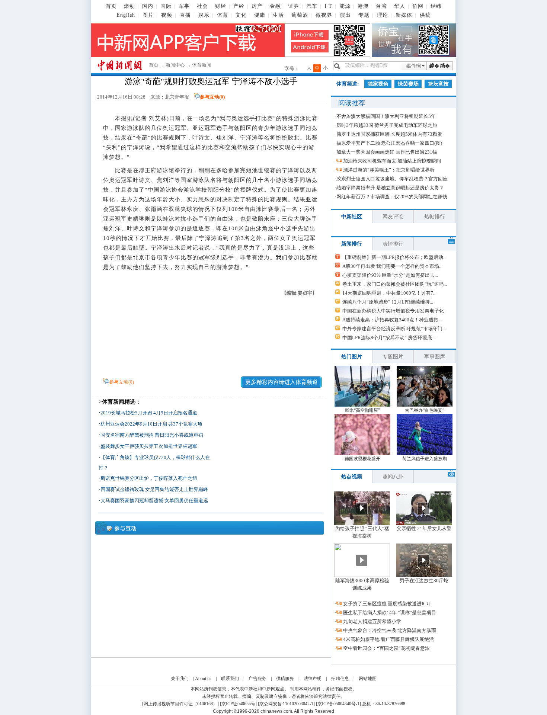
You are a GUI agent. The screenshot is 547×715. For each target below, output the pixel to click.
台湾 (381, 6)
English (125, 15)
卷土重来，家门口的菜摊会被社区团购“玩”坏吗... (394, 284)
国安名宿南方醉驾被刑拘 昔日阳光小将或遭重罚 (151, 435)
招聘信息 (340, 678)
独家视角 (378, 84)
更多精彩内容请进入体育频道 (281, 382)
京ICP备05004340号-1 (338, 703)
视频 (166, 15)
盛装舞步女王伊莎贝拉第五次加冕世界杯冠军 (148, 446)
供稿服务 (285, 678)
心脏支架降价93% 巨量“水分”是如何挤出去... (390, 275)
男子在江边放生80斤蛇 (424, 580)
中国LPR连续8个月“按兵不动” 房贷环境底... (388, 337)
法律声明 (313, 678)
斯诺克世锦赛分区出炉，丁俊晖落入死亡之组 (148, 478)
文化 (241, 15)
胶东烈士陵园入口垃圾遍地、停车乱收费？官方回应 (392, 179)
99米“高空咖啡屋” (362, 410)
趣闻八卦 (393, 477)
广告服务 (257, 678)
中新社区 (351, 216)
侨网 (417, 6)
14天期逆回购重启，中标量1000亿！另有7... (389, 293)
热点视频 (351, 477)
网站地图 (368, 678)
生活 (278, 15)
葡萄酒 (299, 15)
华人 (399, 6)
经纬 (436, 6)
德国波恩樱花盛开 (362, 458)
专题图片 (393, 356)
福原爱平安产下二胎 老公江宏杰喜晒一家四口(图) (389, 143)
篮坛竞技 (438, 84)
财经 (220, 6)
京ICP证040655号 (238, 703)
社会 (202, 6)
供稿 (425, 15)
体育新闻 (201, 65)
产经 (238, 6)
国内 (147, 6)
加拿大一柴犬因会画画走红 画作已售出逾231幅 (386, 152)
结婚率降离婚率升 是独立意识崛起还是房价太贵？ (390, 187)
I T (328, 6)
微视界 (324, 15)
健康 (259, 15)
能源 (345, 6)
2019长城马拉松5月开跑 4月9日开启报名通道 (148, 413)
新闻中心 (175, 65)
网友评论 (393, 216)
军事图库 (434, 356)
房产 (257, 6)
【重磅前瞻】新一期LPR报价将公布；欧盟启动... (394, 257)
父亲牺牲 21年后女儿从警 (424, 528)
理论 (382, 15)
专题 (364, 15)
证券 (293, 6)
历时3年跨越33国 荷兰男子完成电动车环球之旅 (386, 125)
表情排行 (393, 244)
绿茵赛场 (408, 84)
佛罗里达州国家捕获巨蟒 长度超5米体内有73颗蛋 (389, 134)
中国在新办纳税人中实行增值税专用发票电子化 (393, 311)
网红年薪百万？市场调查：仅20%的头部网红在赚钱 (391, 196)
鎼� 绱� (439, 65)
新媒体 (404, 15)
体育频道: (347, 84)
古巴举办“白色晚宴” (424, 410)
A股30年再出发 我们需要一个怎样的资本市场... (392, 266)
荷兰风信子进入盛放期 (424, 458)
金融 (275, 6)
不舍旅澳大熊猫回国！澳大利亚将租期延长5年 (386, 116)
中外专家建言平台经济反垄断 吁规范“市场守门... (394, 328)
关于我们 (180, 678)
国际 (166, 6)
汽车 (311, 6)
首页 (111, 6)
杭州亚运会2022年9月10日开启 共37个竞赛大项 (151, 424)
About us (203, 678)
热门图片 (351, 356)
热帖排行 (434, 216)
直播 (185, 15)
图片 (148, 15)
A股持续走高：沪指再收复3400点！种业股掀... (392, 320)
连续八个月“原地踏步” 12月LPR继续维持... (387, 302)
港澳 (363, 6)
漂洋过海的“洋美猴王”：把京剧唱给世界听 (389, 170)
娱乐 (203, 15)
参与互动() (212, 97)
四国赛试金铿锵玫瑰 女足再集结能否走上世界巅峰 (154, 489)
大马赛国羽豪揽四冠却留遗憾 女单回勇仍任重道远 (154, 500)
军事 (184, 6)
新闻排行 (351, 244)
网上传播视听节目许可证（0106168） (180, 703)
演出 (345, 15)
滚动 (129, 6)
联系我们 (230, 678)
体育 (222, 15)
